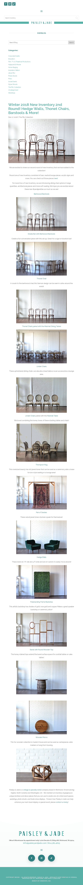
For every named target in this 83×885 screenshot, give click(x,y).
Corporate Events (14, 56)
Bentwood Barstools (41, 194)
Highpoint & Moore (14, 64)
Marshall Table (52, 416)
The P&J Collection (14, 87)
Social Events (12, 81)
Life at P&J (11, 73)
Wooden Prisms (41, 737)
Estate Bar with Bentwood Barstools (41, 234)
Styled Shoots (12, 84)
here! (56, 178)
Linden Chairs (42, 366)
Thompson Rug (41, 465)
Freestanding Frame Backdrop (41, 602)
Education (11, 59)
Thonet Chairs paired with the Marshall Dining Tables (41, 326)
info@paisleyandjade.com (34, 843)
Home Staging (13, 67)
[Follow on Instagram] (9, 4)
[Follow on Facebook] (5, 4)
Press (10, 79)
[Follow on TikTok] (13, 4)
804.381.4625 (54, 843)
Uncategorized (13, 90)
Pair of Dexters (41, 512)
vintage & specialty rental (32, 790)
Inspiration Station (14, 70)
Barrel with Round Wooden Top (41, 650)
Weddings (11, 93)
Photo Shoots (12, 76)
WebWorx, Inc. (45, 881)
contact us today (62, 802)
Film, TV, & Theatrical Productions (19, 62)
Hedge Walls (41, 557)
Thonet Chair (41, 279)
